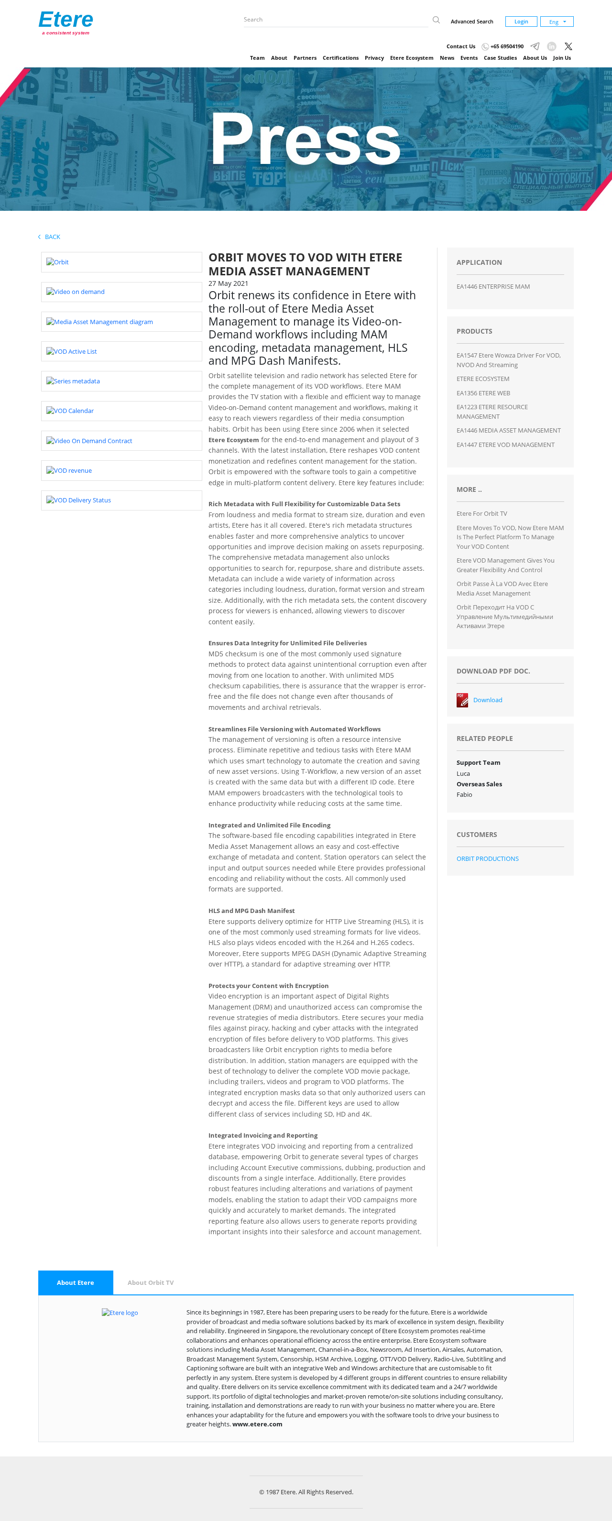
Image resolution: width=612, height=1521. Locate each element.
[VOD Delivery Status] (78, 500)
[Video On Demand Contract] (89, 440)
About (279, 57)
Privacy (374, 57)
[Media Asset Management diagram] (99, 321)
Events (469, 57)
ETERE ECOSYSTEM (483, 378)
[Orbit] (57, 261)
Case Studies (500, 57)
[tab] (75, 1283)
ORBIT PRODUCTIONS (488, 858)
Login (521, 21)
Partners (305, 57)
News (447, 57)
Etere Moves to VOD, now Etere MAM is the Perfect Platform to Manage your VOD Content (510, 537)
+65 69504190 (506, 46)
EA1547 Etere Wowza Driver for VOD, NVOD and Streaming (509, 360)
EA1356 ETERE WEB (483, 393)
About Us (535, 57)
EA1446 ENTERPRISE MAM (493, 286)
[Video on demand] (75, 291)
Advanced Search (472, 21)
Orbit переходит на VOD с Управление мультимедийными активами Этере (505, 616)
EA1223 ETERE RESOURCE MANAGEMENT (492, 411)
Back (50, 236)
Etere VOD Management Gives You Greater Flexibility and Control (506, 565)
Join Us (562, 57)
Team (257, 57)
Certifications (341, 57)
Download (488, 699)
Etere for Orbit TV (482, 513)
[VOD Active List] (71, 351)
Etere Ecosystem (412, 57)
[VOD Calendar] (70, 410)
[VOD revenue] (69, 470)
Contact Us (461, 46)
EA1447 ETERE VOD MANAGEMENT (506, 444)
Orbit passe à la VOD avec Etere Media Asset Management (502, 588)
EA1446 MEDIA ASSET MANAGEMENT (509, 430)
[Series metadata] (73, 380)
